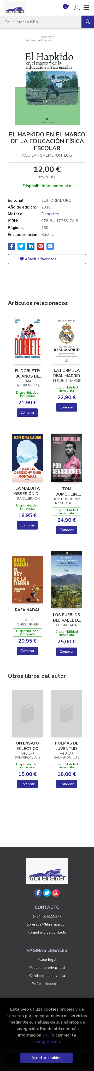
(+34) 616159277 (47, 916)
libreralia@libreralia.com (47, 924)
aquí (46, 1035)
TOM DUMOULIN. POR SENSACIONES (67, 491)
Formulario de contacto (47, 932)
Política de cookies (47, 983)
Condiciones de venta (47, 975)
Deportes (50, 214)
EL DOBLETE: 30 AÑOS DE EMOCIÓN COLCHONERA (27, 373)
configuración (46, 1042)
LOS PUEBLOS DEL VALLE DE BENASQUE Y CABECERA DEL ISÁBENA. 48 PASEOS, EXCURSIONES (66, 617)
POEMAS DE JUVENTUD (66, 746)
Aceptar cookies (46, 1057)
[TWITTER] (47, 893)
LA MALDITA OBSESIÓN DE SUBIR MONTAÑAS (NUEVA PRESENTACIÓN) (27, 491)
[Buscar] (87, 22)
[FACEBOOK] (38, 893)
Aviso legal (47, 959)
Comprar (27, 412)
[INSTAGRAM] (56, 893)
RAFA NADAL (27, 610)
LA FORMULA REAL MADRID (66, 373)
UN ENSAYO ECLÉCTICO (27, 746)
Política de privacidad (47, 967)
